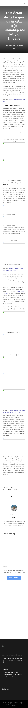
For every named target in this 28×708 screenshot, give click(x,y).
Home (4, 702)
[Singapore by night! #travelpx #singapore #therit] (4, 629)
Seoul (13, 48)
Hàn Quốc (15, 46)
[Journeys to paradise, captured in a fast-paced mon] (23, 592)
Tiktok (21, 702)
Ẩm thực (9, 46)
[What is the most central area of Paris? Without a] (4, 594)
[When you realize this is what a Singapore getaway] (14, 632)
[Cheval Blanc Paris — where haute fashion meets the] (14, 604)
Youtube (10, 702)
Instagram (16, 702)
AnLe (14, 517)
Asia (14, 43)
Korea (21, 46)
